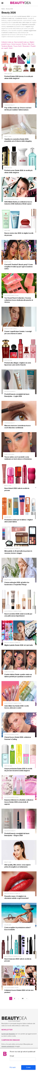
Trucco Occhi (17, 46)
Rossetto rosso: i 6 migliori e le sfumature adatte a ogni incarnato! (16, 897)
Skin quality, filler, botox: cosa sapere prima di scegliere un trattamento (17, 866)
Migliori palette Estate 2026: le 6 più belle (18, 645)
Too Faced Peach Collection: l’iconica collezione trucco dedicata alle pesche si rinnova (18, 300)
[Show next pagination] (26, 998)
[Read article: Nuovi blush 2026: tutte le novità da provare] (19, 476)
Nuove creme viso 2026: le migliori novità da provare (18, 234)
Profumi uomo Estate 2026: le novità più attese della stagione (18, 171)
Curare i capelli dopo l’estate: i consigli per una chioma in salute (18, 332)
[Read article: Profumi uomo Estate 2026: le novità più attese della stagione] (19, 158)
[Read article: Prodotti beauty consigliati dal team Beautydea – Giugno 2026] (19, 821)
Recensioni (26, 46)
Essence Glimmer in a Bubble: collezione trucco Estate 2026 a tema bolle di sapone (18, 802)
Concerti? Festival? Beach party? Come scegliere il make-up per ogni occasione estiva (18, 266)
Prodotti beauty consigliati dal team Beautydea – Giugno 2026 (16, 834)
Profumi (24, 44)
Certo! (28, 1067)
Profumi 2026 (8, 73)
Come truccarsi (16, 44)
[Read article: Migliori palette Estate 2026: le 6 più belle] (19, 632)
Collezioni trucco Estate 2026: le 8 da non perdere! (19, 991)
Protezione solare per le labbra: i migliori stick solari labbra (18, 521)
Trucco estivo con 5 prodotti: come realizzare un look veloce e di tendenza (18, 458)
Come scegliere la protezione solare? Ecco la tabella (17, 928)
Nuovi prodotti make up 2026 (12, 611)
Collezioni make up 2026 (11, 199)
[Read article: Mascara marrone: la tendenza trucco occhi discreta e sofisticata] (19, 413)
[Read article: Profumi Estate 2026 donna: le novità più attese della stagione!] (19, 64)
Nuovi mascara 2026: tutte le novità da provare (17, 960)
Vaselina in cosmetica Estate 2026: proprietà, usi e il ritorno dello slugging (18, 140)
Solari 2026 (7, 517)
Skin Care (31, 44)
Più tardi (13, 1067)
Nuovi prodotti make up (21, 42)
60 (22, 998)
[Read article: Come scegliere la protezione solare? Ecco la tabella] (19, 915)
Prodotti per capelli (10, 328)
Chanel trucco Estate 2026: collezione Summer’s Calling (17, 738)
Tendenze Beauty (6, 46)
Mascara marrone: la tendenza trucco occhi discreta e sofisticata (17, 426)
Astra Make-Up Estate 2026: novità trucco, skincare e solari (16, 707)
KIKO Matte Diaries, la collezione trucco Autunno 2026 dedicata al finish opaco (18, 203)
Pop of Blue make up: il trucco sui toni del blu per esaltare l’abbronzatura (17, 108)
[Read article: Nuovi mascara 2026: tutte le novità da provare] (19, 946)
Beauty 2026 (7, 136)
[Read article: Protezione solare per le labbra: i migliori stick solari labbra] (19, 507)
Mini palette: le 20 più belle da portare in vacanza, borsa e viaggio (18, 552)
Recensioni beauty (9, 391)
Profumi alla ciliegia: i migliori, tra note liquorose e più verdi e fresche (17, 364)
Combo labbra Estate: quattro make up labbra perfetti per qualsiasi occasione (18, 675)
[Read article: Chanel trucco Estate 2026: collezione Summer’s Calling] (19, 724)
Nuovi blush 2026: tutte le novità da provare (16, 489)
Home (3, 9)
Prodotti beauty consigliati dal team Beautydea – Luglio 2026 (16, 395)
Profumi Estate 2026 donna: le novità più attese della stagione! (18, 77)
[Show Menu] (2, 3)
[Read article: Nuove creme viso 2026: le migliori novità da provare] (19, 220)
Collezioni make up (7, 42)
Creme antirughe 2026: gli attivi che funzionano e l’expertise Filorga (16, 583)
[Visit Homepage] (20, 3)
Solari (10, 48)
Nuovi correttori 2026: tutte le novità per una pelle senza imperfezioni (18, 615)
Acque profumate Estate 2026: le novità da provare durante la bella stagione (18, 769)
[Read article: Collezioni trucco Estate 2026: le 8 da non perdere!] (19, 978)
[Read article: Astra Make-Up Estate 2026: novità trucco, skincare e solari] (19, 693)
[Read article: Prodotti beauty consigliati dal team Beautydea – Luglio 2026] (19, 381)
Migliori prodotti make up (12, 548)
